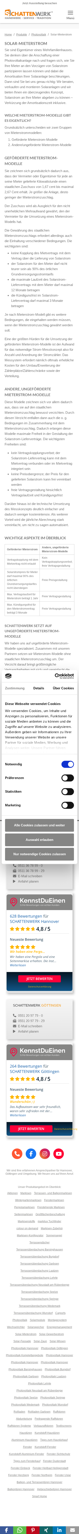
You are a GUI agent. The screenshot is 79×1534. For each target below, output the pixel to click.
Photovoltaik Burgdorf (57, 1369)
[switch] (67, 777)
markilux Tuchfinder (49, 1221)
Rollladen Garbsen (39, 1411)
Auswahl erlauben (39, 840)
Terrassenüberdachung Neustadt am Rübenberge (39, 1284)
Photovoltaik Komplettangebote (24, 1355)
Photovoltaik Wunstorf (55, 1404)
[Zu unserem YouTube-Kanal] (58, 1153)
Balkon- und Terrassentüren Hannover (39, 1482)
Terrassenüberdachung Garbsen (39, 1263)
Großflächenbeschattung (50, 1214)
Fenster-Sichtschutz (58, 1454)
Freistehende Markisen (51, 1207)
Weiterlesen (18, 965)
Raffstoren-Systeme (19, 1425)
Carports (60, 1313)
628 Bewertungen (26, 916)
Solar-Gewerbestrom (51, 1334)
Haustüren (26, 1432)
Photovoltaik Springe (52, 1397)
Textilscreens (64, 1425)
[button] (6, 1530)
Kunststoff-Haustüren (47, 1432)
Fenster (27, 1447)
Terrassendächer (39, 1242)
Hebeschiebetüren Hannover (54, 1489)
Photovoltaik (38, 34)
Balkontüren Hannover (20, 1489)
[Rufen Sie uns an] (17, 1153)
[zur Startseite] (29, 17)
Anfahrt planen (28, 881)
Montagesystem (57, 1320)
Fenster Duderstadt (54, 1461)
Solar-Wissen (58, 1341)
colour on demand (27, 1228)
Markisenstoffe (26, 1221)
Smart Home (39, 1496)
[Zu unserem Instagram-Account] (45, 1153)
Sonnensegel (54, 1235)
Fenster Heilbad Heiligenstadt (50, 1468)
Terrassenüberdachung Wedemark (39, 1306)
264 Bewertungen (26, 1066)
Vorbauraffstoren (43, 1425)
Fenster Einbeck (20, 1468)
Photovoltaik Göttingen (54, 1348)
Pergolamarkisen (24, 1207)
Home (8, 34)
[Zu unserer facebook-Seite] (31, 1153)
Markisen (25, 1193)
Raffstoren (59, 1411)
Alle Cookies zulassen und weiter (39, 825)
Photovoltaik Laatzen (53, 1376)
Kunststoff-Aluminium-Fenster (26, 1454)
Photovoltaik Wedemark (25, 1404)
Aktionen (12, 1193)
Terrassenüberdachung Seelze (39, 1291)
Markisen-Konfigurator (30, 1235)
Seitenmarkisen (23, 1214)
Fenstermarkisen (54, 1200)
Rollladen (19, 1411)
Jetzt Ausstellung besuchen (39, 3)
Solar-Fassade (22, 1341)
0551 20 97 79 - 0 (30, 1015)
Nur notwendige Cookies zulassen (39, 854)
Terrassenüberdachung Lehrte (40, 1277)
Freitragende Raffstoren (49, 1418)
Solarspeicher (35, 1327)
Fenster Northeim (42, 1475)
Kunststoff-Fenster (45, 1447)
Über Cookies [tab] (63, 688)
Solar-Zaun (40, 1341)
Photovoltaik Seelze (26, 1397)
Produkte (21, 34)
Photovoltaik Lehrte (39, 1383)
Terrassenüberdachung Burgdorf (39, 1256)
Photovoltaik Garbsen (26, 1376)
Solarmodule (37, 1320)
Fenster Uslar (63, 1475)
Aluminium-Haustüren (24, 1439)
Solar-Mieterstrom (25, 1334)
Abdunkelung (24, 1418)
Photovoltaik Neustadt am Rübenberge (39, 1390)
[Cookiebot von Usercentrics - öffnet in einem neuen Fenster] (56, 676)
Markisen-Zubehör (52, 1228)
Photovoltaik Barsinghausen (25, 1369)
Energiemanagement (59, 1327)
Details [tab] (38, 688)
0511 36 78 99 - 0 (30, 865)
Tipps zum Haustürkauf (54, 1439)
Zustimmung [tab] (15, 688)
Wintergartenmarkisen (28, 1200)
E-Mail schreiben (30, 876)
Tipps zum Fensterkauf (26, 1461)
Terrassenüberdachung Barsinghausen (39, 1249)
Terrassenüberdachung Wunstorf (33, 1313)
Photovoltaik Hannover (24, 1348)
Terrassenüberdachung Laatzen (39, 1270)
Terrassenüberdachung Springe (40, 1298)
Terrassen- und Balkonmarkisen (53, 1193)
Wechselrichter (16, 1327)
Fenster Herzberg (18, 1475)
